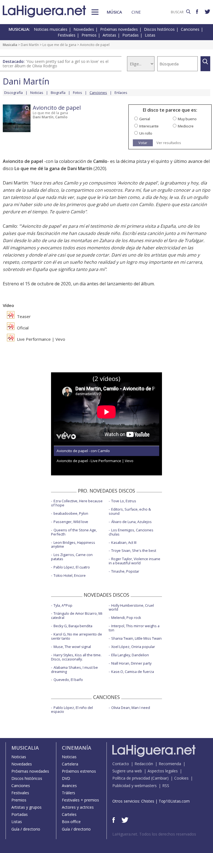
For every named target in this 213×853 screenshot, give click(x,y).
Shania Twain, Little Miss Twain (136, 638)
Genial (144, 119)
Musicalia (10, 44)
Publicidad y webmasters (134, 785)
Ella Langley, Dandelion (130, 654)
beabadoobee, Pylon (71, 513)
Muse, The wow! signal (72, 646)
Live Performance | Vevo (40, 339)
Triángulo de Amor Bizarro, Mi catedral (76, 615)
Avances (69, 785)
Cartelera (70, 764)
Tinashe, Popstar (125, 571)
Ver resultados (168, 143)
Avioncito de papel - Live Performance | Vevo (95, 460)
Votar (142, 142)
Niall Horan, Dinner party (131, 663)
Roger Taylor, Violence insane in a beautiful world (134, 560)
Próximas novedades (119, 29)
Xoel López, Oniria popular (133, 646)
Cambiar (159, 778)
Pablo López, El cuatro (72, 567)
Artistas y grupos (26, 807)
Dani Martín (30, 44)
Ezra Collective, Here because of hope (77, 503)
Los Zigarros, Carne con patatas (72, 556)
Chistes (147, 801)
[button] (95, 12)
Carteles (69, 814)
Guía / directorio (25, 829)
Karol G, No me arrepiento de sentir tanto (76, 636)
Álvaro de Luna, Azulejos (131, 521)
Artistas (109, 35)
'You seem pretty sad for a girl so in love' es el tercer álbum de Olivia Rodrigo (55, 63)
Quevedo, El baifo (68, 679)
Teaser (23, 316)
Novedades (83, 29)
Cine (136, 12)
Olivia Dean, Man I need (130, 707)
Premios (89, 35)
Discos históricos (159, 29)
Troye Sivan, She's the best (133, 550)
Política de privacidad (131, 778)
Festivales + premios (80, 800)
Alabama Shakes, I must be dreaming (74, 669)
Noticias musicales (50, 29)
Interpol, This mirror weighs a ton (134, 627)
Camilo (61, 116)
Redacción (144, 763)
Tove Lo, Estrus (123, 500)
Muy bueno (187, 119)
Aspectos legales (163, 770)
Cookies (181, 778)
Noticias (36, 92)
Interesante (149, 126)
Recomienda (170, 763)
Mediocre (186, 126)
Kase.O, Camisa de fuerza (132, 671)
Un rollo (145, 133)
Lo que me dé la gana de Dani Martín (53, 168)
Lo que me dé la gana (59, 44)
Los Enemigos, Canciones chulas (131, 532)
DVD (66, 778)
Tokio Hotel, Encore (70, 575)
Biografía (58, 92)
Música (114, 12)
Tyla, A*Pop (63, 605)
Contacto (120, 763)
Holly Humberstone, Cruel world (131, 607)
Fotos (77, 92)
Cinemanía (76, 747)
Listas (150, 35)
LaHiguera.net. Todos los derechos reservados (154, 834)
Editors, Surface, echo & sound (130, 511)
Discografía (13, 92)
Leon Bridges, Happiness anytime (73, 544)
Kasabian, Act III (123, 542)
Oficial (22, 328)
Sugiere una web (127, 770)
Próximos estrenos (79, 771)
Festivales (66, 35)
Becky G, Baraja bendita (73, 625)
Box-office (71, 821)
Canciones (190, 29)
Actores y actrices (78, 807)
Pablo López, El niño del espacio (72, 709)
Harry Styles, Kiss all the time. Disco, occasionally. (76, 657)
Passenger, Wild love (71, 521)
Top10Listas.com (174, 801)
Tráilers (68, 792)
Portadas (130, 35)
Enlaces (121, 92)
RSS (165, 785)
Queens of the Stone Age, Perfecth (74, 532)
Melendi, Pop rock (126, 617)
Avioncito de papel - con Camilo (83, 450)
